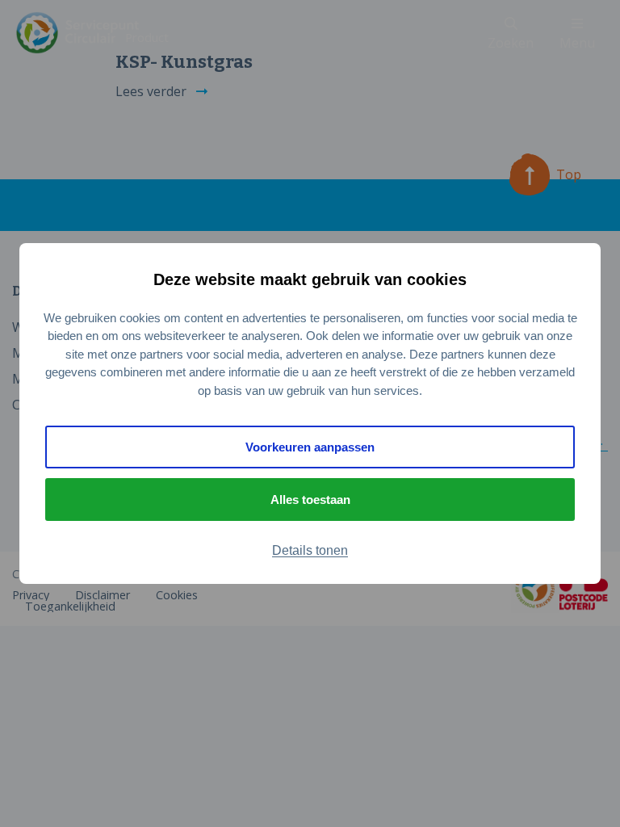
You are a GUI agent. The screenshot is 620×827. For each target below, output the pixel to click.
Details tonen (310, 550)
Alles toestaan (310, 499)
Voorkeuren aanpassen (310, 447)
